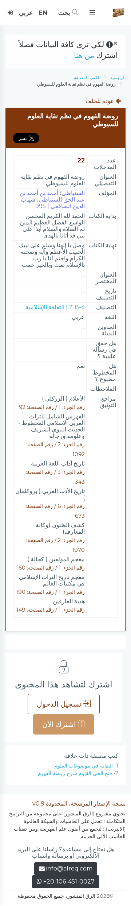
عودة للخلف (101, 101)
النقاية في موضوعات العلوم (83, 765)
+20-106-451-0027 (68, 881)
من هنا (84, 55)
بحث (65, 12)
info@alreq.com (69, 868)
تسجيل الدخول (60, 704)
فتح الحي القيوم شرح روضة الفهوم (75, 773)
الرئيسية (118, 77)
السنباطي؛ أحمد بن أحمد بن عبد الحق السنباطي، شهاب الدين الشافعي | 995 (52, 200)
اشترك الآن (60, 724)
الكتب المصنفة (87, 77)
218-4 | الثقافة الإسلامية (55, 307)
